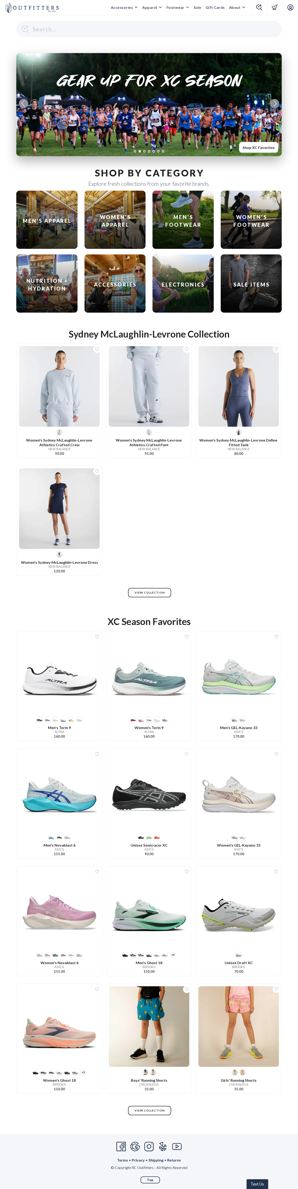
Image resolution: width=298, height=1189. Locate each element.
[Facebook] (121, 1147)
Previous (23, 103)
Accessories (122, 7)
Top (150, 1180)
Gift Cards (215, 7)
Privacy (138, 1160)
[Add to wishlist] (97, 349)
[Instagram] (149, 1147)
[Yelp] (163, 1147)
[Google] (135, 1147)
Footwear (175, 7)
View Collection (150, 592)
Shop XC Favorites (259, 147)
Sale (197, 7)
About (235, 7)
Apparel (149, 7)
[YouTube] (177, 1147)
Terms (122, 1160)
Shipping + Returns (165, 1160)
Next (274, 103)
